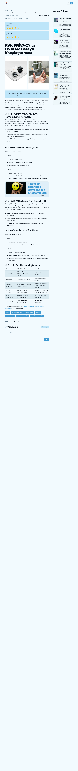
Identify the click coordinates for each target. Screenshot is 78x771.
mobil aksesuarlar (23, 18)
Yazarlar (55, 3)
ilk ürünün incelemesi (28, 306)
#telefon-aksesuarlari (37, 316)
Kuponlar (63, 3)
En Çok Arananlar (44, 15)
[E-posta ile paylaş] (18, 321)
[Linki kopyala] (21, 321)
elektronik (14, 18)
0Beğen (45, 327)
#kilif (7, 312)
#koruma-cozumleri (22, 316)
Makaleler (28, 3)
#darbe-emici (29, 312)
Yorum (46, 339)
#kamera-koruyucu (17, 312)
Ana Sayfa (7, 10)
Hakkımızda (47, 3)
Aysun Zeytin (8, 15)
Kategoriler (37, 3)
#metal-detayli (10, 316)
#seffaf (38, 312)
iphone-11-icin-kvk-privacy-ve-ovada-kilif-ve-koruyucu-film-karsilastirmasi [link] (24, 13)
